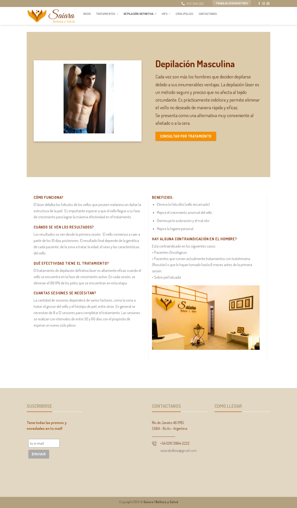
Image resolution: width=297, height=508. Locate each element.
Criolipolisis (184, 14)
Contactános (208, 14)
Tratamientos (106, 14)
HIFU (165, 14)
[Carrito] (268, 14)
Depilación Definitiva (138, 14)
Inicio (87, 14)
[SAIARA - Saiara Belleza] (51, 16)
